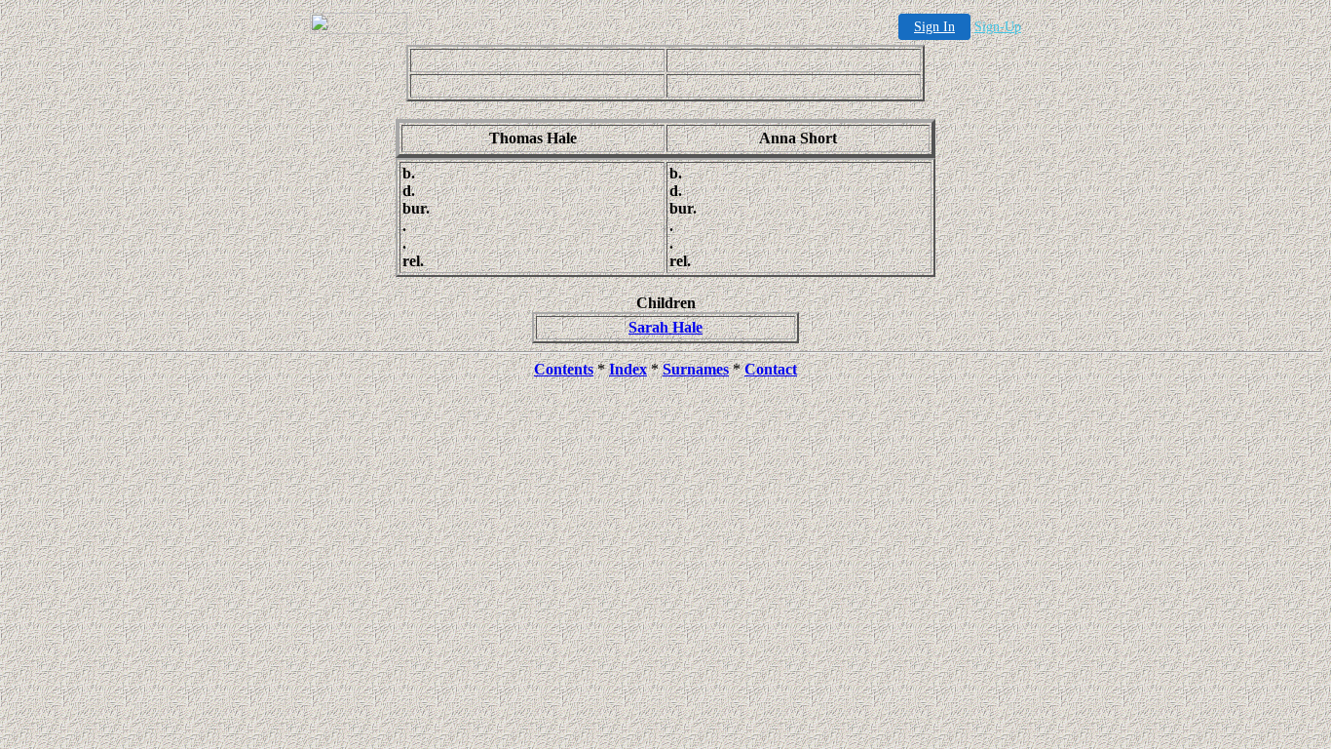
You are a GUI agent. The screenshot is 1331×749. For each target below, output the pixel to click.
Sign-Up (997, 27)
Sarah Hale (665, 327)
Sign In (934, 27)
